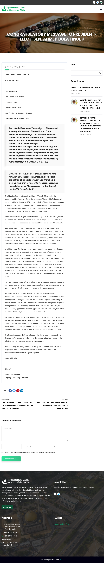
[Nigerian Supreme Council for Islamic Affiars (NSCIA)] (13, 9)
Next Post (65, 399)
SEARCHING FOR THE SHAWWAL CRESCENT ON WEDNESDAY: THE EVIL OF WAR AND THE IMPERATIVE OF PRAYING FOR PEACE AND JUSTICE (90, 124)
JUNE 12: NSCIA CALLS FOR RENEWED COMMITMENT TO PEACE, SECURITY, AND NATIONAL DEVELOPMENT (91, 104)
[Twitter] (14, 390)
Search (74, 64)
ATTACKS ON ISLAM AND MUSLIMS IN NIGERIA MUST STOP (85, 88)
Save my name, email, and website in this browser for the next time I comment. (30, 453)
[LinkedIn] (21, 390)
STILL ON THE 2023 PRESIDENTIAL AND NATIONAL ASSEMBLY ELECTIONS (52, 405)
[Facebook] (10, 390)
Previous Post (6, 399)
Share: (4, 391)
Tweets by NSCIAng (61, 524)
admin (23, 67)
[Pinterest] (18, 390)
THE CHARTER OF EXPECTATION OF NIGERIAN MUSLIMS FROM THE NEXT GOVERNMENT (17, 405)
